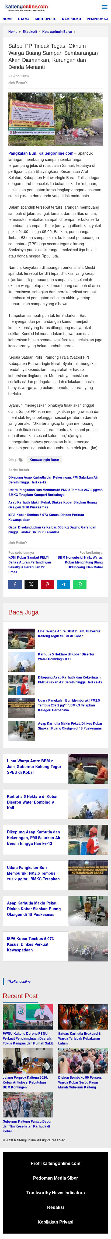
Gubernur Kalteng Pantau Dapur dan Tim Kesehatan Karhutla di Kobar (27, 1126)
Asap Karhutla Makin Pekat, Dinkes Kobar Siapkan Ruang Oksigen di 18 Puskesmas (70, 726)
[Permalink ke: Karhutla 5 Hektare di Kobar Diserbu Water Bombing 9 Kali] (21, 662)
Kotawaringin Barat (44, 459)
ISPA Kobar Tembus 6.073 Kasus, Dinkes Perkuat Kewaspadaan (30, 944)
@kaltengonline (18, 981)
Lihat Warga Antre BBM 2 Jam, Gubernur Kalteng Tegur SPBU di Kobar (69, 633)
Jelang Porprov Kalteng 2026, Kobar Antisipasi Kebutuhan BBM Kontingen (25, 1082)
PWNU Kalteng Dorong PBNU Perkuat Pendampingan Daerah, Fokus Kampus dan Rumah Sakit (28, 1038)
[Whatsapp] (79, 584)
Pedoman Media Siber (55, 1178)
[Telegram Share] (63, 584)
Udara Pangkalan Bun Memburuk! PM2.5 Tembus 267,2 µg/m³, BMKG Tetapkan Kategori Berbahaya (55, 492)
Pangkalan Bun (22, 153)
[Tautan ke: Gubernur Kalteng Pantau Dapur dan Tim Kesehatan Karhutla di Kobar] (28, 1104)
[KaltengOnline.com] (27, 7)
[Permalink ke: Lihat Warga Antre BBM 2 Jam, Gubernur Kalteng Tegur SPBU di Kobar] (21, 639)
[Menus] (104, 7)
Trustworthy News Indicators (55, 1192)
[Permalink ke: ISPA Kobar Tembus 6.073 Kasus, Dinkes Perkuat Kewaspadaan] (87, 945)
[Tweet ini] (31, 584)
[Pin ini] (47, 584)
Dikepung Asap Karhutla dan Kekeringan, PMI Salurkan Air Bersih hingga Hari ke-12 (70, 679)
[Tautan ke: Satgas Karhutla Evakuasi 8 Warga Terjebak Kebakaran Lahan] (83, 1017)
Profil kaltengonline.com (55, 1163)
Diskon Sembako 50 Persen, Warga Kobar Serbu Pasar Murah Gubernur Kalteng (80, 1082)
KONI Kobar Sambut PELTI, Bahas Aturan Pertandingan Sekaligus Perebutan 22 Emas (29, 562)
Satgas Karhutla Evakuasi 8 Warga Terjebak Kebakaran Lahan (79, 1038)
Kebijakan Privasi (55, 1222)
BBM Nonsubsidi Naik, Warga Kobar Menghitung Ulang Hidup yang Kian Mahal (80, 559)
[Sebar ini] (15, 584)
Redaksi (55, 1207)
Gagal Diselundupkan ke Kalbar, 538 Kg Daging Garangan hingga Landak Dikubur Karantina (52, 529)
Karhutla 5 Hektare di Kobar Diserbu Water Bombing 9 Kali (66, 656)
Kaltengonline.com (56, 153)
